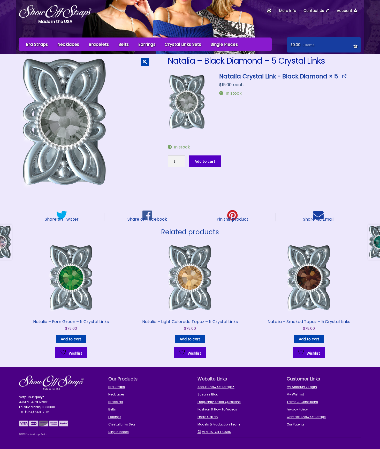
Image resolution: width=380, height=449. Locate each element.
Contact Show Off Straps (306, 417)
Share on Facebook (147, 218)
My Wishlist (295, 394)
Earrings (146, 44)
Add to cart (205, 161)
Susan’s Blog (207, 394)
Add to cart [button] (71, 339)
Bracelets (99, 44)
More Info (287, 10)
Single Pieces (224, 44)
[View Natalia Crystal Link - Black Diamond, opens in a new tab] (344, 76)
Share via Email (318, 218)
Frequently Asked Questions (219, 402)
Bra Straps (37, 44)
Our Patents (296, 424)
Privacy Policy (297, 409)
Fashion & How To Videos (217, 409)
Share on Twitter (62, 218)
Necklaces (68, 44)
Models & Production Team (218, 424)
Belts (123, 44)
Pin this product (232, 218)
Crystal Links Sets (183, 44)
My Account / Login (302, 387)
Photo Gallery (207, 417)
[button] (145, 62)
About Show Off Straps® (215, 387)
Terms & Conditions (302, 402)
